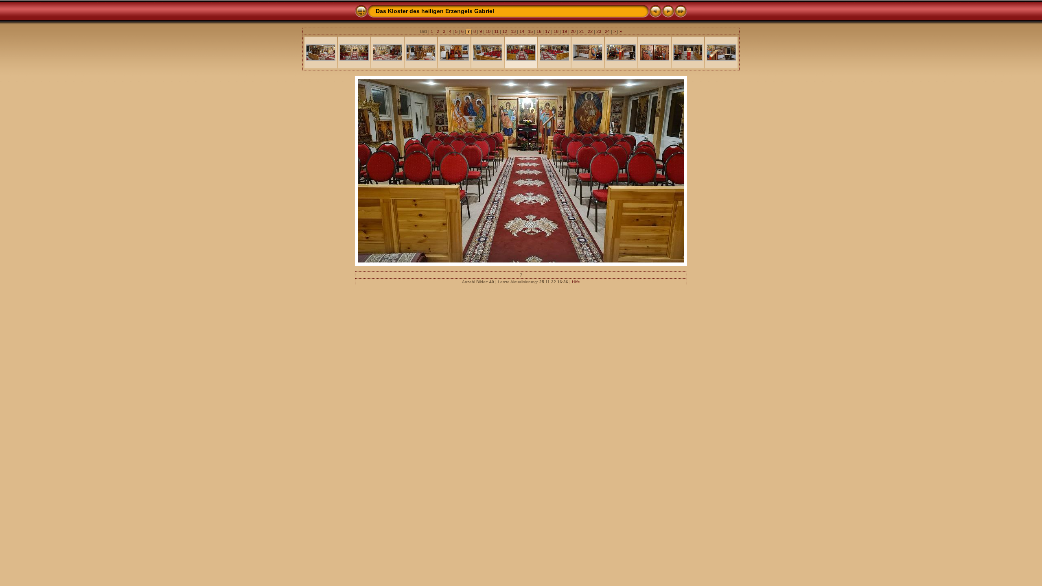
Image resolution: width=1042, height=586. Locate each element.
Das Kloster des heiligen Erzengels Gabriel (435, 11)
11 (496, 31)
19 (564, 31)
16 (539, 31)
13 (513, 31)
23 (598, 31)
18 (556, 31)
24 (607, 31)
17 (547, 31)
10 (488, 31)
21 (581, 31)
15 (530, 31)
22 (590, 31)
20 (573, 31)
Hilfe (576, 282)
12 (504, 31)
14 (521, 31)
